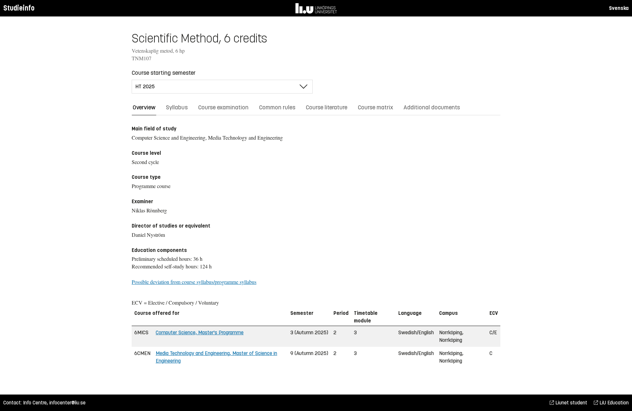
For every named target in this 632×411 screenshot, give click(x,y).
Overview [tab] (144, 107)
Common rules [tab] (277, 107)
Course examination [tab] (223, 107)
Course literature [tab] (326, 107)
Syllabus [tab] (177, 107)
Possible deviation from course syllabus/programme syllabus (194, 281)
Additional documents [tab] (432, 107)
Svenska (619, 8)
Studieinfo (19, 8)
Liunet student (570, 402)
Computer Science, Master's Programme (200, 332)
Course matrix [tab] (375, 107)
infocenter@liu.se (67, 402)
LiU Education (613, 402)
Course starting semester (164, 72)
